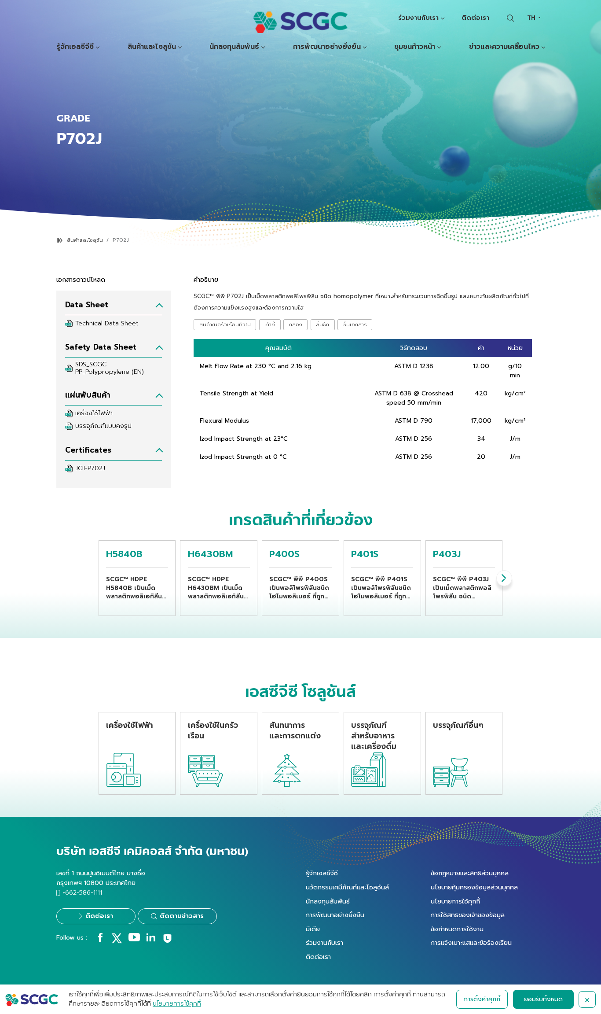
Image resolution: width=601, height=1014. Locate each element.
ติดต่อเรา (475, 17)
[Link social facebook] (100, 939)
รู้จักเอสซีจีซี (75, 47)
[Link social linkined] (151, 939)
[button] (504, 578)
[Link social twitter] (116, 941)
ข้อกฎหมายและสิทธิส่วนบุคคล (470, 873)
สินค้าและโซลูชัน (152, 47)
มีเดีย (313, 929)
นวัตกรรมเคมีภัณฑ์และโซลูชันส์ (347, 887)
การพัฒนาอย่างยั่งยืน (327, 47)
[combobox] (534, 17)
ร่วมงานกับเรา (418, 17)
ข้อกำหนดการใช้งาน (457, 929)
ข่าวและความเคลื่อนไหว (504, 47)
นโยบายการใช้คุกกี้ (455, 901)
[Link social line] (167, 942)
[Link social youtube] (134, 939)
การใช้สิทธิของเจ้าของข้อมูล (468, 915)
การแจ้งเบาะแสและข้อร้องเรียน (471, 943)
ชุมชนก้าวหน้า (414, 47)
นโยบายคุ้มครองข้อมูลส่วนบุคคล (474, 887)
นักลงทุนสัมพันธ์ (234, 47)
